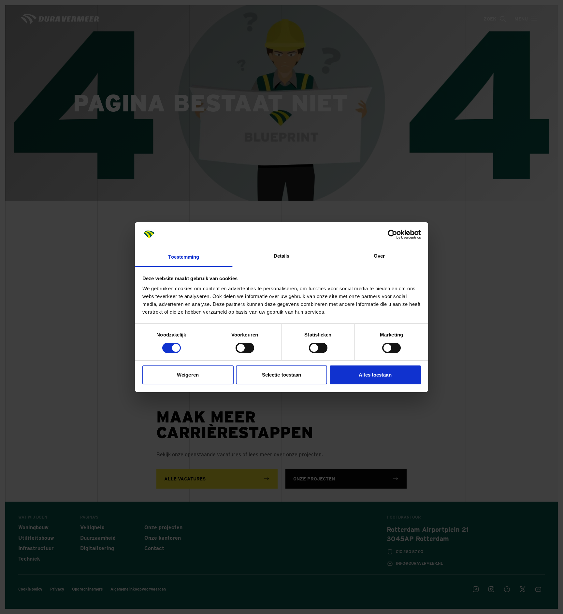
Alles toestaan (375, 375)
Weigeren (188, 375)
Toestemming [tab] (183, 257)
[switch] (245, 348)
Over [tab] (379, 256)
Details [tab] (282, 256)
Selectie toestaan (281, 375)
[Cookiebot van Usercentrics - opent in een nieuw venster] (392, 234)
